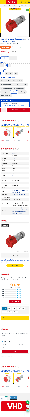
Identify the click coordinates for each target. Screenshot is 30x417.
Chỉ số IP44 (15, 188)
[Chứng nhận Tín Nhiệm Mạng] (4, 398)
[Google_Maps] (27, 410)
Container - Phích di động (20, 84)
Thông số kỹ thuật (10, 149)
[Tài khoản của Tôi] (25, 2)
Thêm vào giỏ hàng (19, 110)
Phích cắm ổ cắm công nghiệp (16, 6)
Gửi (15, 351)
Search (22, 2)
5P (9, 65)
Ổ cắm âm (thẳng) (19, 88)
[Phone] (27, 402)
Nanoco (14, 153)
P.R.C (13, 175)
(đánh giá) (9, 43)
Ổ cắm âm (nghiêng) (6, 88)
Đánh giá (5, 274)
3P (2, 65)
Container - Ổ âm (6, 80)
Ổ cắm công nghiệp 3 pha (18, 194)
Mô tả (3, 221)
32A (7, 73)
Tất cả (4, 308)
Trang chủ (3, 6)
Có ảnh (15, 311)
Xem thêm (15, 265)
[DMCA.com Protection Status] (12, 398)
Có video (9, 311)
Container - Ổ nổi (17, 80)
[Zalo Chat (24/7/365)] (27, 406)
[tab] (15, 149)
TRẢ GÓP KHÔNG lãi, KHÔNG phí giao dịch (13, 105)
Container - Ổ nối (6, 84)
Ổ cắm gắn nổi (5, 92)
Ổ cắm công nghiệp (17, 190)
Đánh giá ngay (15, 301)
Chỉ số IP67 (13, 58)
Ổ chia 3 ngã (22, 92)
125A (16, 73)
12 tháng (14, 158)
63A (11, 73)
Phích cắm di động (6, 95)
